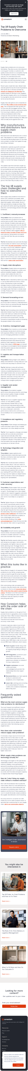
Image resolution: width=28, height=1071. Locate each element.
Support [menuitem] (4, 1037)
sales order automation (16, 260)
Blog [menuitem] (3, 1033)
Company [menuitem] (5, 1046)
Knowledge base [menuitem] (6, 1039)
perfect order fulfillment (8, 513)
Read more (5, 901)
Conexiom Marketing (13, 35)
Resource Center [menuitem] (6, 1030)
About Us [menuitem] (4, 1048)
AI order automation (15, 245)
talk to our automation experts (14, 804)
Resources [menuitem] (5, 1028)
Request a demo (14, 847)
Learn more (14, 13)
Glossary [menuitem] (4, 1041)
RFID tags (16, 344)
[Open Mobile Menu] (25, 19)
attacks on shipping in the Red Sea (11, 91)
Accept (18, 1065)
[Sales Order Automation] (6, 19)
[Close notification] (25, 2)
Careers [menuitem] (4, 1050)
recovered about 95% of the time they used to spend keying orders (14, 591)
